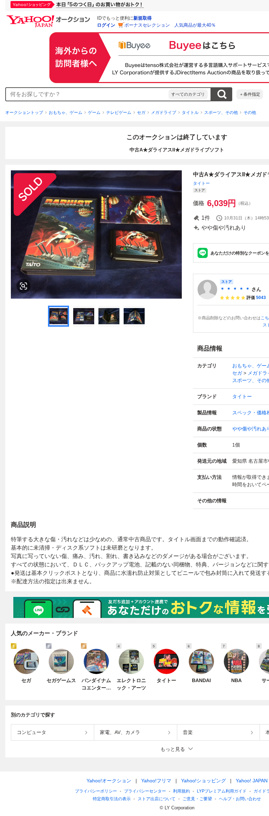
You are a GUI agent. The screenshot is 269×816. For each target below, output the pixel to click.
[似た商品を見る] (23, 286)
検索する (221, 94)
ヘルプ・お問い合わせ (240, 798)
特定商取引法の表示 (112, 798)
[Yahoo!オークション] (49, 17)
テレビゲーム (118, 112)
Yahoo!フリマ (156, 780)
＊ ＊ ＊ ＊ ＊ (235, 289)
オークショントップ (24, 112)
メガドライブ (163, 112)
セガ (141, 112)
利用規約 (181, 791)
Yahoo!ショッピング (203, 780)
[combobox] (87, 94)
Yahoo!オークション (109, 780)
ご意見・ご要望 (197, 798)
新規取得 (142, 18)
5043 (261, 297)
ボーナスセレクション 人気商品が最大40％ (170, 25)
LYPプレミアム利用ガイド (222, 791)
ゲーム (94, 112)
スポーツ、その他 (221, 112)
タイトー (201, 183)
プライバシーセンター (145, 791)
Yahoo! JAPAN (252, 780)
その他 (249, 112)
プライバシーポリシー (96, 791)
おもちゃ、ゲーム (65, 112)
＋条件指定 (249, 94)
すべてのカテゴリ (188, 94)
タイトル (190, 112)
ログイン (106, 25)
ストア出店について (156, 798)
